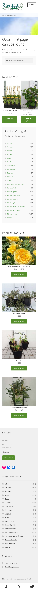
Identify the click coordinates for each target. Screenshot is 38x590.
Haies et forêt (11, 188)
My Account (6, 586)
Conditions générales (12, 567)
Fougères (10, 173)
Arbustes (10, 147)
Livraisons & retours (11, 563)
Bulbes (9, 154)
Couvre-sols (11, 165)
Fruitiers (10, 177)
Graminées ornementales (15, 184)
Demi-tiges (11, 169)
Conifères (10, 162)
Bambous (10, 151)
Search (19, 586)
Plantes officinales (13, 210)
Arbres (9, 143)
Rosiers (9, 218)
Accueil (6, 15)
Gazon (9, 180)
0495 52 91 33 (8, 458)
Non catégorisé (12, 192)
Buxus (9, 158)
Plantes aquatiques (13, 195)
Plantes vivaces (12, 214)
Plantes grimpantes (14, 203)
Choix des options (10, 119)
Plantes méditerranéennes (16, 206)
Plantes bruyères (13, 199)
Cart (29, 585)
